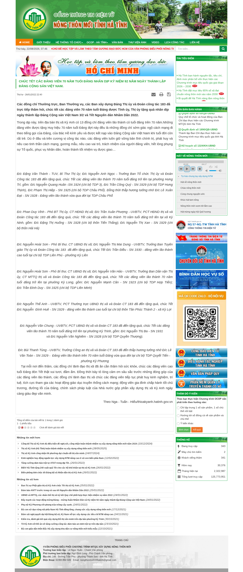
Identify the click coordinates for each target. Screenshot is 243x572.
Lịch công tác (174, 42)
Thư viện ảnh (137, 42)
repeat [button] (210, 166)
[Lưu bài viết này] (169, 94)
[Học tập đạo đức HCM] (95, 66)
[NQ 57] (201, 225)
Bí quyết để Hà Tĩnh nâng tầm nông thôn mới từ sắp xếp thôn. (200, 95)
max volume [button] (220, 170)
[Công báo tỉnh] (201, 352)
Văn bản (117, 42)
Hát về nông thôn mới (191, 182)
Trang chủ (121, 540)
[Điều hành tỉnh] (201, 363)
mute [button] (207, 170)
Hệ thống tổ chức (68, 42)
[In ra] (161, 94)
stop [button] (199, 168)
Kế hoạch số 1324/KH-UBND (198, 138)
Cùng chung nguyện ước (193, 194)
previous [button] (180, 168)
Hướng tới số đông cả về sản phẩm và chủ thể (202, 417)
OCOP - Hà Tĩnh (96, 42)
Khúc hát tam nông (190, 200)
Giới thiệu (43, 42)
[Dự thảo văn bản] (201, 279)
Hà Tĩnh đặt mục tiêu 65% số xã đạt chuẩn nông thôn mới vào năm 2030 (198, 87)
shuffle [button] (216, 166)
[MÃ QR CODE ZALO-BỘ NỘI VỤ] (201, 318)
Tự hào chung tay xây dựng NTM (197, 176)
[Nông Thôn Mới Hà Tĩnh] (121, 19)
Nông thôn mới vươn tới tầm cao (196, 206)
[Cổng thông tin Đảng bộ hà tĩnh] (201, 237)
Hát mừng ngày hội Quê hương (196, 212)
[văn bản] (201, 373)
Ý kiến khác (186, 423)
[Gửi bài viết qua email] (154, 94)
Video (155, 42)
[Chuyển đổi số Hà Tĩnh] (201, 256)
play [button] (187, 168)
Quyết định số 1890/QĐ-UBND (199, 122)
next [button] (193, 168)
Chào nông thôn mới (190, 188)
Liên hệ (195, 42)
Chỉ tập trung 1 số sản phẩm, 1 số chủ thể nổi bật (201, 409)
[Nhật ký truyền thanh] (201, 383)
